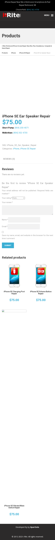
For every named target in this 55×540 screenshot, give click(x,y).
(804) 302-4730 (33, 9)
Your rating (7, 198)
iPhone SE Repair (28, 148)
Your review (7, 202)
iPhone (16, 148)
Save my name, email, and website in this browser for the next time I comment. (27, 236)
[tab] (9, 159)
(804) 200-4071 (22, 128)
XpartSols (34, 527)
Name (5, 220)
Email (5, 226)
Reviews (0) (9, 159)
